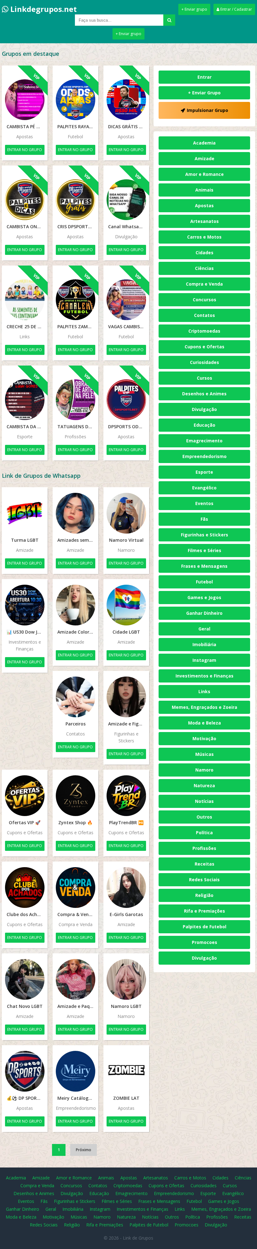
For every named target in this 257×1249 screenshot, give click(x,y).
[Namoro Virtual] (126, 513)
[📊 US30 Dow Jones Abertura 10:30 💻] (25, 605)
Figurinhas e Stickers (204, 535)
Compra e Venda (204, 284)
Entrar (204, 77)
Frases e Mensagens (204, 566)
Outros (204, 817)
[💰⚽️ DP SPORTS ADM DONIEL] (25, 1071)
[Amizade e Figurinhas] (126, 697)
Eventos (204, 503)
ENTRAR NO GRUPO (24, 149)
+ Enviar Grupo (204, 93)
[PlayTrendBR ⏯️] (126, 795)
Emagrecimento (204, 441)
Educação (204, 425)
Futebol (204, 582)
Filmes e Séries (204, 550)
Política (204, 832)
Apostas (204, 205)
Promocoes (204, 942)
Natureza (204, 785)
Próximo (83, 1149)
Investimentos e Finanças (204, 676)
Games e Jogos (204, 597)
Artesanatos (204, 221)
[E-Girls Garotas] (126, 887)
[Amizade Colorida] (75, 605)
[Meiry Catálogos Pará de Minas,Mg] (75, 1071)
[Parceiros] (75, 697)
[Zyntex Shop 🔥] (75, 795)
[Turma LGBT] (25, 513)
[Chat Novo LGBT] (25, 979)
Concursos (204, 300)
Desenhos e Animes (204, 394)
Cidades (204, 253)
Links (204, 691)
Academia (204, 143)
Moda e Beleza (204, 723)
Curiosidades (204, 362)
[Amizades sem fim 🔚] (75, 513)
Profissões (204, 848)
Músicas (204, 754)
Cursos (204, 378)
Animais (204, 190)
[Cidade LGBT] (126, 605)
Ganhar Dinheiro (204, 613)
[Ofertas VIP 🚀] (25, 795)
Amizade (204, 158)
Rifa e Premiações (204, 911)
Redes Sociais (204, 880)
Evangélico (204, 488)
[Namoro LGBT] (126, 979)
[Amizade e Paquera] (75, 979)
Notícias (204, 801)
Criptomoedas (204, 331)
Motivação (204, 738)
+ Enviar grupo (194, 9)
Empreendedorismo (204, 456)
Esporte (204, 472)
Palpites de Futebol (204, 927)
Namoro (204, 770)
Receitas (204, 864)
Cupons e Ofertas (204, 347)
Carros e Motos (204, 237)
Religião (204, 895)
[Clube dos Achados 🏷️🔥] (25, 887)
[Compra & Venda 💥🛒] (75, 887)
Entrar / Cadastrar (235, 9)
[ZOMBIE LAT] (126, 1071)
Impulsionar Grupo (207, 110)
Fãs (204, 519)
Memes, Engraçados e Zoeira (204, 707)
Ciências (204, 268)
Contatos (204, 315)
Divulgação (204, 409)
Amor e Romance (204, 174)
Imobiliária (204, 644)
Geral (204, 629)
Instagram (204, 660)
